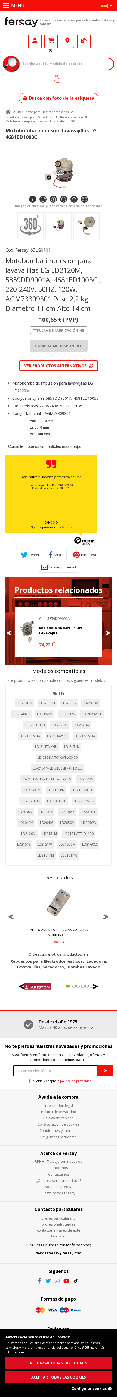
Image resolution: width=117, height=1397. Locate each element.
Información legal (58, 1105)
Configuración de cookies (58, 1124)
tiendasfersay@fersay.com (58, 1253)
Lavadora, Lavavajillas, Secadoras (29, 116)
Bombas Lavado (71, 116)
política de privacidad (75, 1081)
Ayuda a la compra (58, 1097)
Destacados (58, 877)
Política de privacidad (58, 1111)
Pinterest (88, 554)
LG (61, 693)
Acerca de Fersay (58, 1153)
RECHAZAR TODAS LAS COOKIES (58, 1363)
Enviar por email (62, 567)
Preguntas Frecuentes (58, 1137)
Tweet (34, 554)
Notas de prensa (58, 1186)
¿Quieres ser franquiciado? (58, 1180)
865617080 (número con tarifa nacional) (58, 1244)
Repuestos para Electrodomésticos (43, 111)
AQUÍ (86, 1347)
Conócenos (58, 1167)
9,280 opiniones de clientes (51, 527)
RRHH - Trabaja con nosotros (58, 1161)
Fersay (21, 22)
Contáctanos (58, 1174)
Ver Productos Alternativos (55, 365)
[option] (58, 632)
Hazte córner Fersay (58, 1192)
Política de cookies (58, 1117)
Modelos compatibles (58, 670)
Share (59, 554)
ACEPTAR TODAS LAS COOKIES (58, 1377)
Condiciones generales (58, 1130)
